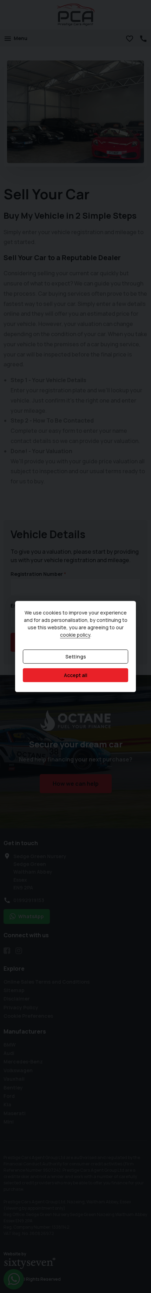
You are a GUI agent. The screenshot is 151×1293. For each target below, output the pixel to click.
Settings (75, 656)
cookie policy (75, 634)
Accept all (75, 675)
